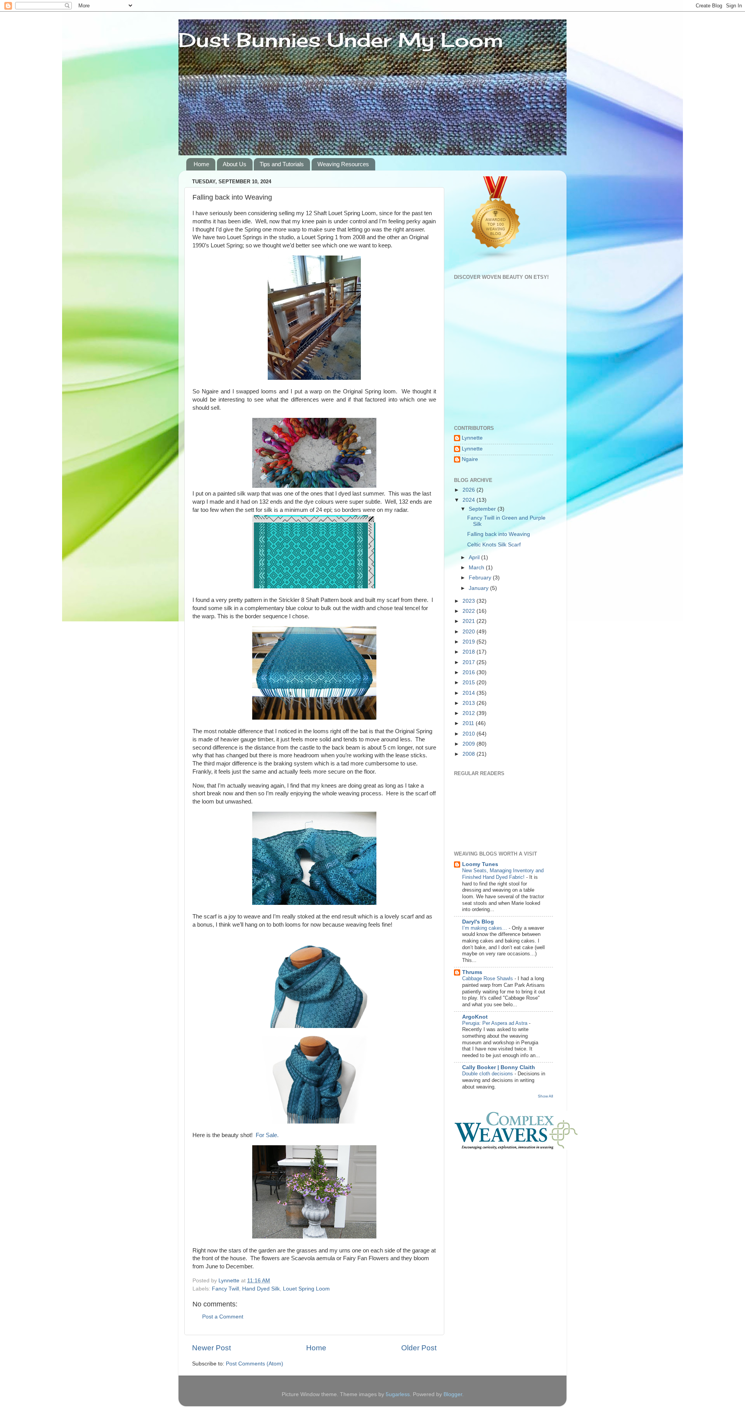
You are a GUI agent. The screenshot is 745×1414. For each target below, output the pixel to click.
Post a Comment (222, 1317)
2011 (469, 723)
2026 (469, 490)
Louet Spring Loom (306, 1289)
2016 (469, 672)
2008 (469, 754)
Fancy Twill (225, 1289)
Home (201, 164)
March (477, 567)
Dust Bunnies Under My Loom (340, 40)
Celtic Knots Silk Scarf (494, 545)
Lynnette (472, 438)
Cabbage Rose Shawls (488, 978)
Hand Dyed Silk (261, 1289)
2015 (469, 682)
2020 (469, 632)
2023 (469, 601)
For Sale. (267, 1135)
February (481, 578)
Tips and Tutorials (282, 164)
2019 (469, 642)
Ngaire (470, 459)
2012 (469, 713)
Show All (545, 1096)
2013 (469, 703)
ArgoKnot (475, 1017)
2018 (469, 652)
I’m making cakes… (485, 928)
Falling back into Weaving (498, 534)
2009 (469, 744)
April (475, 557)
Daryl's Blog (478, 922)
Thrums (472, 972)
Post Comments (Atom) (254, 1364)
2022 (469, 611)
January (479, 588)
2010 (469, 734)
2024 (469, 500)
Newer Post (211, 1348)
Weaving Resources (343, 164)
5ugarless (398, 1394)
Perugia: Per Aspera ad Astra (495, 1023)
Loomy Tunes (480, 864)
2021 (469, 621)
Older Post (419, 1348)
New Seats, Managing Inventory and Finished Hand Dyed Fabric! (503, 874)
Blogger (453, 1394)
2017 (469, 662)
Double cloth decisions (488, 1074)
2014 (469, 693)
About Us (234, 164)
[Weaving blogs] (496, 258)
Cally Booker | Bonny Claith (498, 1067)
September (483, 509)
